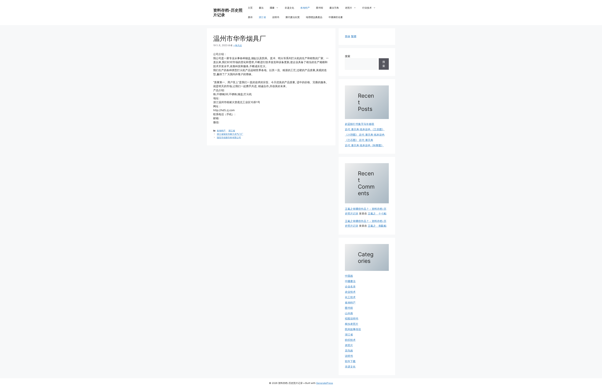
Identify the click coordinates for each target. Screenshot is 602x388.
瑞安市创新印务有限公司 (229, 137)
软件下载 (350, 361)
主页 (250, 7)
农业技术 (350, 291)
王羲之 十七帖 (377, 213)
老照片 (348, 7)
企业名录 (350, 286)
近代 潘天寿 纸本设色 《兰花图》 (365, 129)
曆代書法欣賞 (292, 17)
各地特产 (305, 7)
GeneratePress (324, 383)
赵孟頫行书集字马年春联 (359, 124)
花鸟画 (349, 350)
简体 (347, 36)
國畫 (272, 7)
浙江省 (262, 17)
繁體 (353, 36)
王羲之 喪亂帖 (377, 225)
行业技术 (367, 7)
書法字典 (334, 7)
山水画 (349, 313)
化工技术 (350, 297)
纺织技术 (350, 340)
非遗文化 (289, 7)
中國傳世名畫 (336, 17)
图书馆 (319, 7)
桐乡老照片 (351, 324)
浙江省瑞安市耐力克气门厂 (230, 134)
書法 (261, 7)
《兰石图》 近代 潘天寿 (359, 140)
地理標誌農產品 (314, 17)
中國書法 (350, 281)
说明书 (275, 17)
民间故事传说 (353, 329)
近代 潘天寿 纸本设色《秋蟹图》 (364, 145)
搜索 (347, 56)
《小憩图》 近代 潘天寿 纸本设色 (365, 134)
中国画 (349, 275)
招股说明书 (351, 318)
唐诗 (250, 17)
